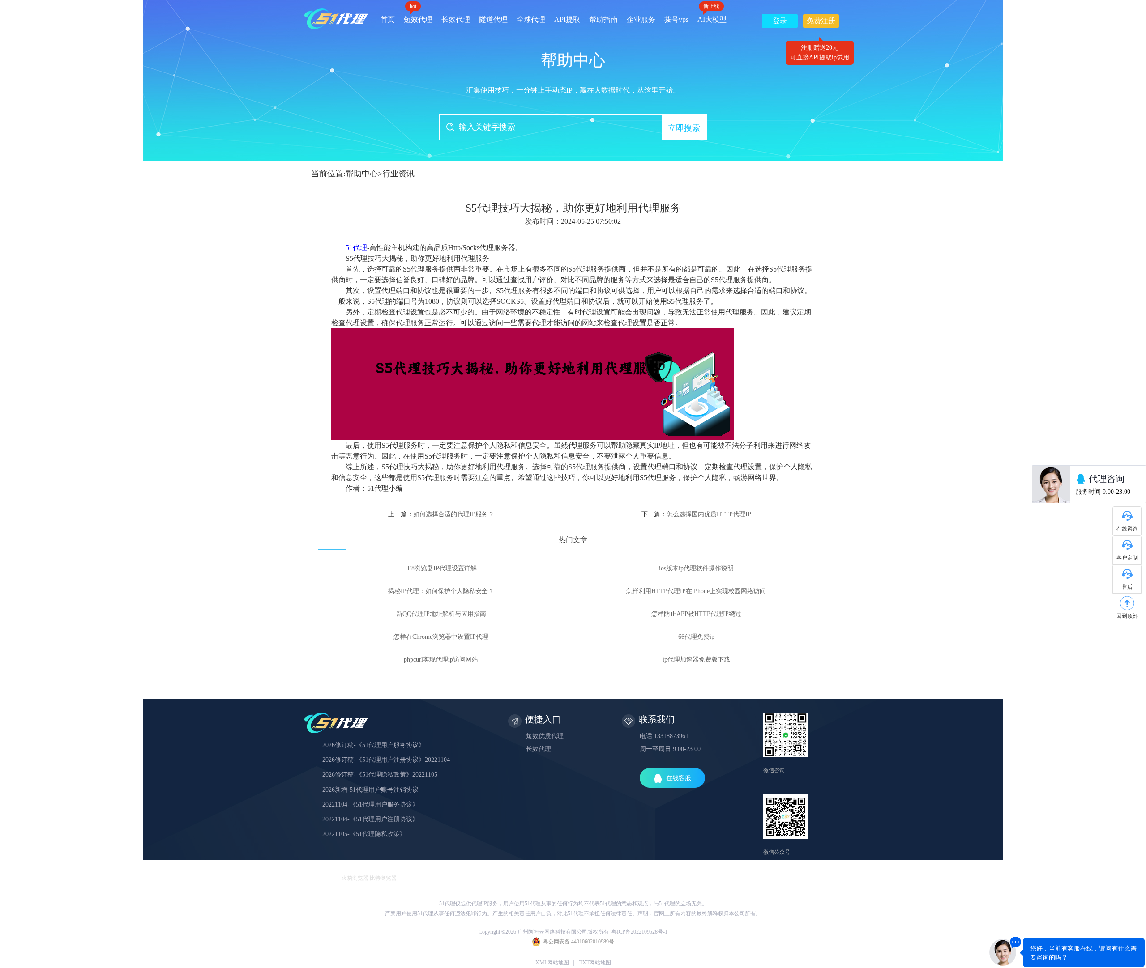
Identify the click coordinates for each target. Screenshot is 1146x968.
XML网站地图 (552, 963)
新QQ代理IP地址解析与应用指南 (441, 614)
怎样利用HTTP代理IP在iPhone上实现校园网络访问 (696, 591)
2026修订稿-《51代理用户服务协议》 (373, 745)
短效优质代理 (545, 736)
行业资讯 (398, 173)
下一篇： (696, 514)
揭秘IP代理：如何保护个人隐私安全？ (441, 591)
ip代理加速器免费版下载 (696, 659)
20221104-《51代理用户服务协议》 (370, 804)
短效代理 (418, 16)
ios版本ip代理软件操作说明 (696, 568)
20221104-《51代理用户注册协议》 (370, 819)
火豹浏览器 (355, 878)
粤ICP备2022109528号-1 (639, 932)
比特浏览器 (383, 878)
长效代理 (455, 19)
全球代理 (531, 19)
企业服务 (641, 19)
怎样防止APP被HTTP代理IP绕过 (696, 614)
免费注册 (821, 22)
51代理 (356, 247)
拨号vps (676, 19)
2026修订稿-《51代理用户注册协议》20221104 (386, 759)
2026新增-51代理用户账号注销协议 (370, 789)
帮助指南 (603, 19)
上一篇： (441, 514)
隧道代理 (493, 19)
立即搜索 (684, 127)
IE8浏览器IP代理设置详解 (441, 568)
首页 (388, 19)
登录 (780, 21)
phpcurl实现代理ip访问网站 (441, 659)
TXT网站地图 (595, 963)
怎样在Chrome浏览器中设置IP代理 (440, 636)
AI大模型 (712, 16)
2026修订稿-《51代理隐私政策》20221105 (379, 774)
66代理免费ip (696, 636)
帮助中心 (362, 173)
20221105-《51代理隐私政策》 (364, 834)
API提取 (567, 19)
